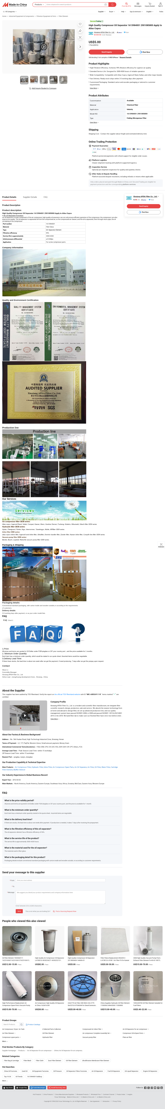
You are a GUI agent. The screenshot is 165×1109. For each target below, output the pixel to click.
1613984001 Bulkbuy (34, 1076)
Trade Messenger (38, 1087)
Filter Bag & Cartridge (11, 1060)
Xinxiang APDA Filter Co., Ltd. (104, 32)
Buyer (111, 11)
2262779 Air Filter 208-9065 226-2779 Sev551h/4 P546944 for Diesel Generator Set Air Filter (82, 1005)
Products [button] (38, 4)
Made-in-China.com (73, 1097)
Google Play (21, 1087)
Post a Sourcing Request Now (64, 911)
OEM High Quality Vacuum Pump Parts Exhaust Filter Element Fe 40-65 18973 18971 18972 (146, 960)
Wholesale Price (96, 1094)
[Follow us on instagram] (152, 1087)
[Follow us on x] (148, 1087)
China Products (48, 1094)
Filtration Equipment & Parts (46, 16)
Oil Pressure (57, 1071)
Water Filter (106, 767)
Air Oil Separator (81, 767)
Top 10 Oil (7, 1076)
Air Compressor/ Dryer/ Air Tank (13, 1029)
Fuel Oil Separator (114, 1071)
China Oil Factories (10, 1071)
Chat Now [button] (146, 52)
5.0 (136, 200)
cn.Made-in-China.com (103, 1097)
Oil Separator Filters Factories (76, 1071)
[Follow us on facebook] (145, 1087)
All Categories (10, 11)
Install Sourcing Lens (58, 1087)
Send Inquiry (107, 52)
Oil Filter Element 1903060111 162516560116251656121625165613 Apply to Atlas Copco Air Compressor (15, 960)
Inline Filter (48, 767)
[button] (105, 4)
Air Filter (91, 767)
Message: (11, 892)
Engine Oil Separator (150, 1071)
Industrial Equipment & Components (21, 16)
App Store (8, 1087)
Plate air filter (127, 1037)
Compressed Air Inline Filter (91, 1029)
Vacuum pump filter (89, 1037)
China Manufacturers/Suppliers (64, 1094)
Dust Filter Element (54, 1060)
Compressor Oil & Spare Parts (133, 1033)
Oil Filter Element (48, 1033)
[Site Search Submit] (112, 4)
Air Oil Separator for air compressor (135, 1029)
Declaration (106, 1101)
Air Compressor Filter (23, 767)
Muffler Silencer (19, 770)
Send (19, 911)
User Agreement (95, 1101)
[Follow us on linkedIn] (161, 1087)
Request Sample (125, 57)
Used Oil (24, 1071)
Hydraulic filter (47, 1037)
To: (14, 886)
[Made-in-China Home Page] (14, 4)
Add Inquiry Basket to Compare (44, 88)
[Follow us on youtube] (155, 1087)
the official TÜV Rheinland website (67, 694)
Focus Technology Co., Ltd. (67, 1101)
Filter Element (63, 16)
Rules (161, 11)
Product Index (121, 1094)
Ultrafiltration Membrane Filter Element (95, 1060)
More (4, 1081)
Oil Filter (98, 767)
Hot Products (37, 1094)
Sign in (160, 6)
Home (4, 16)
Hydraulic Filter (37, 767)
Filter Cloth (39, 1060)
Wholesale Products (82, 1094)
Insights (129, 1094)
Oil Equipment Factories (40, 1071)
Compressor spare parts (10, 1037)
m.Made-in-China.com (88, 1097)
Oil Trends (19, 1076)
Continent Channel (108, 1094)
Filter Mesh (27, 1060)
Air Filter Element (8, 1033)
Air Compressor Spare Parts (63, 767)
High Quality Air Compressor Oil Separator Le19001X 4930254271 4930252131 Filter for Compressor (49, 960)
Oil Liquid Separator (131, 1071)
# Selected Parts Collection (51, 1029)
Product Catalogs (34, 1024)
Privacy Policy (117, 1101)
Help (122, 11)
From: (13, 880)
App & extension (135, 11)
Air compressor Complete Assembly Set (96, 1033)
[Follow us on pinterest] (158, 1087)
